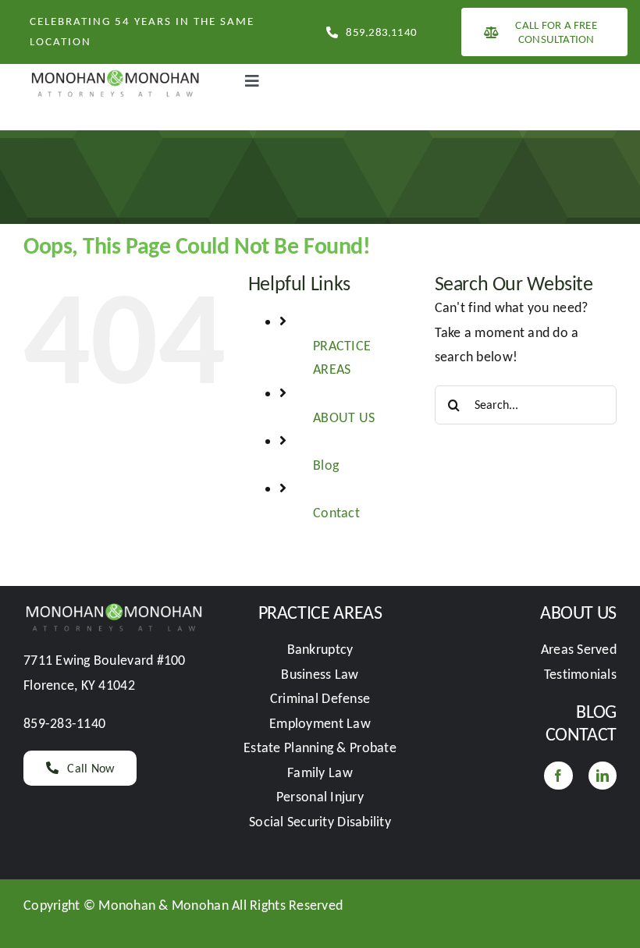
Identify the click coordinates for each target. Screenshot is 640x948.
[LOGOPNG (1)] (114, 71)
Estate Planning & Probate (320, 747)
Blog (326, 465)
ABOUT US (344, 417)
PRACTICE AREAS (320, 612)
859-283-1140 (64, 723)
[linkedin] (602, 776)
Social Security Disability (320, 821)
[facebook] (558, 776)
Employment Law (320, 723)
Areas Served (579, 649)
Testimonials (580, 674)
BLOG (596, 711)
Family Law (320, 772)
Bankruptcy (320, 649)
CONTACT (581, 734)
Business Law (319, 674)
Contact (336, 512)
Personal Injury (320, 796)
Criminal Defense (320, 698)
